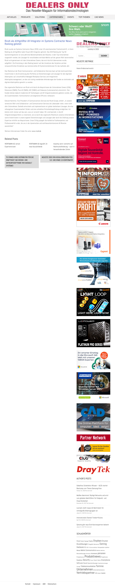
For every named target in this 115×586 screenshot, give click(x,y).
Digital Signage (84, 541)
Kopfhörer (107, 547)
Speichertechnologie (103, 563)
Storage (78, 566)
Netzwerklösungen (81, 553)
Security (86, 559)
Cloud (78, 541)
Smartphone (105, 560)
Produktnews (93, 556)
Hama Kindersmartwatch (85, 68)
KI (89, 547)
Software (80, 563)
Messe (78, 550)
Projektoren (104, 557)
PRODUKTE (25, 17)
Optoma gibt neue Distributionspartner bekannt (93, 524)
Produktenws (80, 557)
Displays (97, 540)
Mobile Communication (88, 550)
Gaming (103, 543)
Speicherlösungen (93, 563)
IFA (85, 547)
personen (101, 553)
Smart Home (97, 560)
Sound (85, 563)
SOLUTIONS (40, 17)
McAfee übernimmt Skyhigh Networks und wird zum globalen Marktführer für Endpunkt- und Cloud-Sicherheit (92, 498)
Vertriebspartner (86, 573)
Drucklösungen (82, 544)
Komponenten (101, 547)
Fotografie (90, 544)
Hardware (80, 547)
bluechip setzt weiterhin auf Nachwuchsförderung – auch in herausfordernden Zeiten (63, 147)
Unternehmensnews (99, 570)
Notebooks (94, 553)
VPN (96, 573)
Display (91, 541)
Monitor (98, 550)
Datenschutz (52, 584)
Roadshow (79, 560)
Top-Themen (84, 17)
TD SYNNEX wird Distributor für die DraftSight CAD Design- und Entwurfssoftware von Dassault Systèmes (20, 161)
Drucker (105, 541)
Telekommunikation (88, 566)
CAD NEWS (99, 17)
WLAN (99, 573)
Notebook (88, 553)
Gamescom (96, 544)
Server (91, 560)
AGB (44, 584)
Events (70, 17)
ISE (87, 547)
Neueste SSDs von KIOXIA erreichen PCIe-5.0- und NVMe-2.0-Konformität (57, 158)
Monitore (103, 550)
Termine (100, 566)
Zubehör (103, 573)
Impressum (36, 584)
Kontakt (28, 584)
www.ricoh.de (36, 131)
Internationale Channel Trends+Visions (90, 517)
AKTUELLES (11, 17)
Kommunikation (93, 547)
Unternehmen (56, 17)
